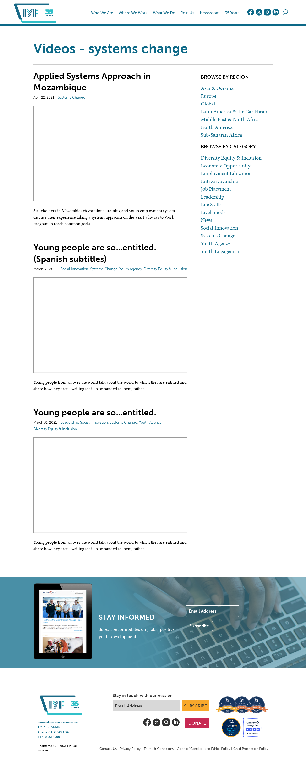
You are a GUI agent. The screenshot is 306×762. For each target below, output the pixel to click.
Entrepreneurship (219, 181)
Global (208, 103)
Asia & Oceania (217, 88)
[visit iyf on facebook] (250, 12)
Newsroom (209, 13)
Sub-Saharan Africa (221, 134)
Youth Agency (130, 269)
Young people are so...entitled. (94, 412)
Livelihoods (213, 212)
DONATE (197, 723)
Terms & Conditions (159, 749)
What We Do (164, 13)
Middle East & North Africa (230, 119)
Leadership (69, 422)
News (206, 220)
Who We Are (102, 13)
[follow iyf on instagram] (267, 12)
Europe (208, 96)
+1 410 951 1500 (49, 737)
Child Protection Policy (250, 749)
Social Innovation (74, 269)
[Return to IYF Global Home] (36, 12)
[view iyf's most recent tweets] (259, 12)
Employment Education (226, 173)
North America (217, 127)
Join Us (187, 13)
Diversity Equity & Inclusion (165, 269)
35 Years (232, 13)
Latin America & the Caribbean (234, 111)
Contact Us (108, 749)
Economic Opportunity (225, 165)
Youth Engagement (221, 251)
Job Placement (216, 189)
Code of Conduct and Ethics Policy (203, 749)
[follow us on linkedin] (276, 12)
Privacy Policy (130, 749)
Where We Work (133, 13)
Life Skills (211, 204)
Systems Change (71, 97)
